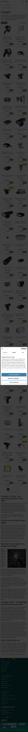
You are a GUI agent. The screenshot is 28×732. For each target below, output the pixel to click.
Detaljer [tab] (14, 352)
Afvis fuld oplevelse (14, 382)
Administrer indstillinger (13, 378)
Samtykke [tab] (5, 352)
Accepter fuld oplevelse (14, 374)
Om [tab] (23, 352)
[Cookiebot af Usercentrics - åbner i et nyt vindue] (21, 349)
